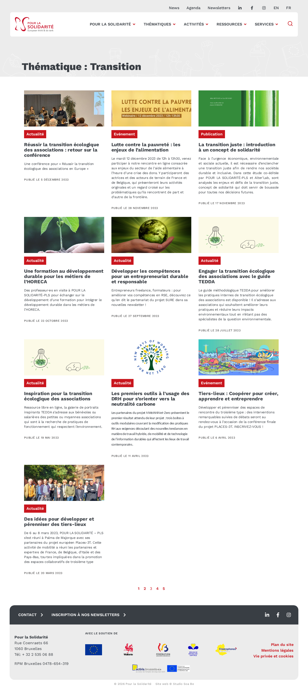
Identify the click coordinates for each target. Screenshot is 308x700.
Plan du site (282, 644)
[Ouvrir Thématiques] (174, 24)
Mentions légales (277, 650)
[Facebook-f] (278, 615)
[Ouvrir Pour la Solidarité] (134, 24)
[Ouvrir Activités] (207, 24)
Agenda (193, 8)
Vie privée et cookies (273, 656)
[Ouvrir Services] (277, 24)
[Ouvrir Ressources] (245, 24)
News (174, 8)
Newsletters (219, 8)
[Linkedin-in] (267, 615)
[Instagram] (289, 615)
